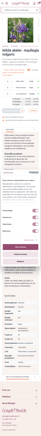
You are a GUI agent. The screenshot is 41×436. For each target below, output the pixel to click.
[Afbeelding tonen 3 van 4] (22, 40)
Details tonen (29, 240)
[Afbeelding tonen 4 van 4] (26, 40)
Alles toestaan (20, 247)
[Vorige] (3, 30)
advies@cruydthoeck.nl (10, 416)
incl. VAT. (33, 70)
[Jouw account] (34, 3)
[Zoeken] (36, 9)
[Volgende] (37, 30)
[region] (20, 30)
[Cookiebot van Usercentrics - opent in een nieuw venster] (29, 172)
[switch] (35, 217)
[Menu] (2, 3)
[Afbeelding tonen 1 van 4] (14, 40)
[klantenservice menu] (6, 3)
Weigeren (20, 261)
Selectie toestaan (20, 254)
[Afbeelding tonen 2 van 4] (18, 40)
